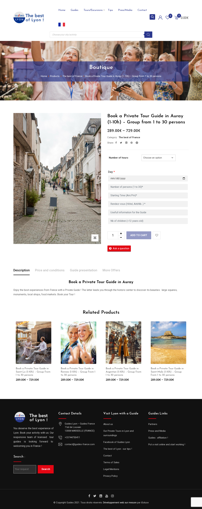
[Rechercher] (148, 34)
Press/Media (125, 10)
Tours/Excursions (93, 10)
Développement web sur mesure (120, 502)
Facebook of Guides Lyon (116, 442)
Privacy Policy (110, 476)
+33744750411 (72, 437)
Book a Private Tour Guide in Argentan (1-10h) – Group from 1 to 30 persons (123, 371)
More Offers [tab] (111, 270)
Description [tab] (21, 270)
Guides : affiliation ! (158, 437)
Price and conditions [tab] (50, 270)
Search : (19, 456)
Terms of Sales (111, 462)
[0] (176, 17)
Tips (110, 10)
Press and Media (157, 431)
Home (61, 10)
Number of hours (118, 157)
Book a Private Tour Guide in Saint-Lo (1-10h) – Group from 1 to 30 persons (33, 371)
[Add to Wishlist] (157, 235)
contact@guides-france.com (80, 444)
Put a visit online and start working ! (166, 444)
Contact (142, 10)
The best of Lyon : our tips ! (117, 448)
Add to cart (138, 235)
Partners (152, 424)
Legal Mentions (111, 469)
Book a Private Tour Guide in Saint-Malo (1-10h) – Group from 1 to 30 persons (167, 371)
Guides (74, 10)
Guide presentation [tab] (83, 270)
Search (46, 469)
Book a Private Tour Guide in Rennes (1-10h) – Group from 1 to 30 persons (78, 371)
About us (108, 424)
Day (111, 171)
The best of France (129, 137)
